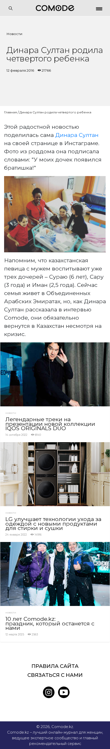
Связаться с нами (55, 675)
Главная (10, 112)
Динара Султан (76, 135)
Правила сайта (55, 666)
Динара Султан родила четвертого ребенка (55, 112)
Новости (14, 34)
